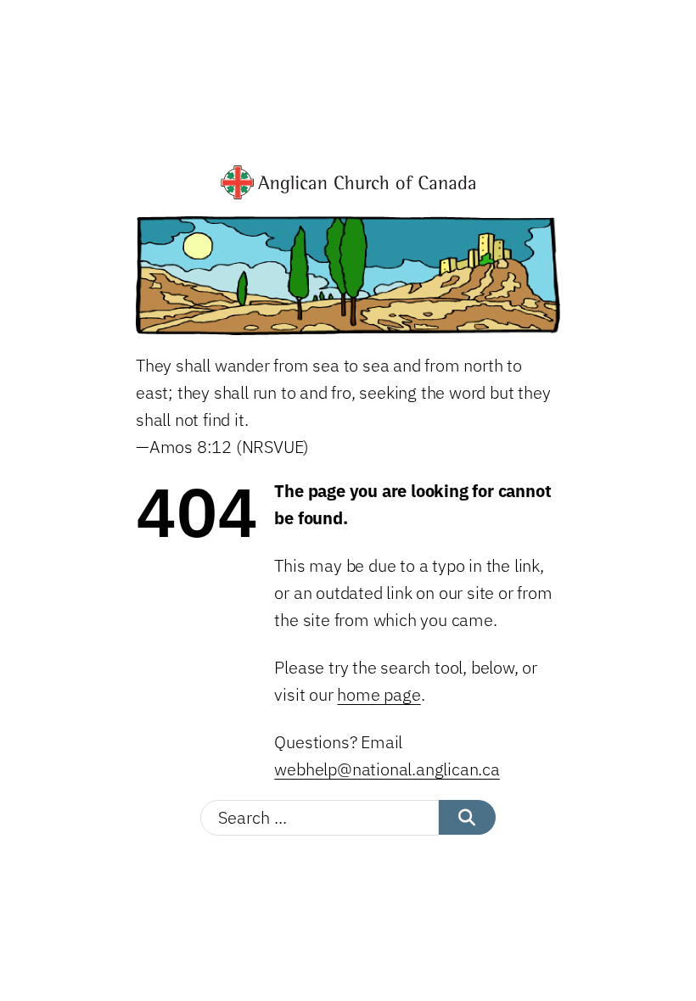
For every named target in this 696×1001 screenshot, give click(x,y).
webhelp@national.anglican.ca (386, 769)
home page (378, 694)
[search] (467, 817)
